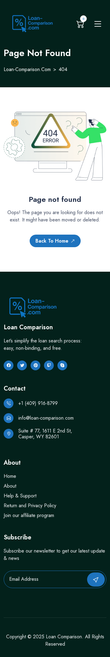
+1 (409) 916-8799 (38, 403)
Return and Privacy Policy (30, 505)
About (10, 486)
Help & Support (20, 496)
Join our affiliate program (29, 515)
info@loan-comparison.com (46, 417)
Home (10, 476)
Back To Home (51, 240)
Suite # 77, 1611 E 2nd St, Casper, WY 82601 (45, 434)
